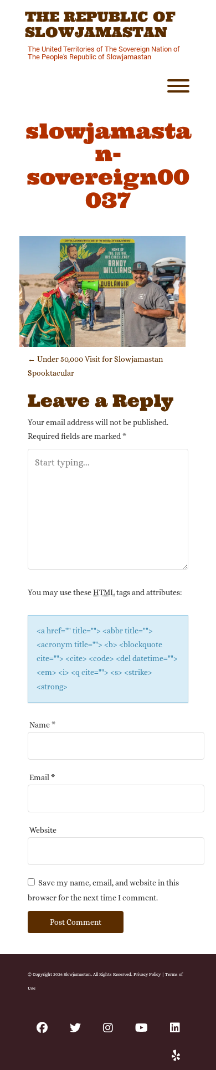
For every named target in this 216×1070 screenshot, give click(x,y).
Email (42, 777)
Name (42, 724)
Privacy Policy (147, 974)
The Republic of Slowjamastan (100, 24)
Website (42, 830)
